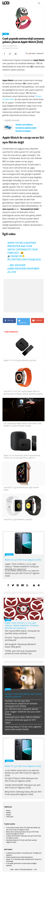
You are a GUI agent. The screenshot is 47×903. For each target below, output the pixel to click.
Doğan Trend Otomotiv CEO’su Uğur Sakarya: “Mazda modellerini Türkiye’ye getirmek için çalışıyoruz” (22, 564)
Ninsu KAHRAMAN (9, 46)
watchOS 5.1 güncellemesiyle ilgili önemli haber (21, 486)
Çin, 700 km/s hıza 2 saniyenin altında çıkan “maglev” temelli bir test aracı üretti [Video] (22, 709)
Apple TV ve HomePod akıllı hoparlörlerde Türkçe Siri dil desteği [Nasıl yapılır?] (22, 454)
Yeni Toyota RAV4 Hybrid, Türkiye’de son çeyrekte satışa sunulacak (22, 630)
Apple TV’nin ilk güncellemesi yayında (20, 358)
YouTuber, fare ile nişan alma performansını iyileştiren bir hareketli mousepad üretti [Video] (21, 701)
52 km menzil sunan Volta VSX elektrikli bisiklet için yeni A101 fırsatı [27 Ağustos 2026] (22, 571)
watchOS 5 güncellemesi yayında (18, 517)
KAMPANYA (9, 552)
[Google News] (34, 53)
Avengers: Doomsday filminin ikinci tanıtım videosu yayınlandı (23, 693)
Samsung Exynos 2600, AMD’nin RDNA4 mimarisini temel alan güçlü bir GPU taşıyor (22, 717)
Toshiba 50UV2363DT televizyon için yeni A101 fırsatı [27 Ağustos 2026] (22, 784)
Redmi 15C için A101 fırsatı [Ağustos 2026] (23, 558)
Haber (6, 34)
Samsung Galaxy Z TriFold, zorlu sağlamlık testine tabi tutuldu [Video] (23, 726)
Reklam (8, 810)
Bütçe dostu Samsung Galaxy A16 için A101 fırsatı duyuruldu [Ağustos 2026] (23, 791)
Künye (8, 808)
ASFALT (8, 617)
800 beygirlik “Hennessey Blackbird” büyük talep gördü (20, 643)
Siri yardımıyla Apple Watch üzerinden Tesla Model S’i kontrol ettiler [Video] (22, 422)
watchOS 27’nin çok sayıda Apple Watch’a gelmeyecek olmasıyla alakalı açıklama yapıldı (23, 390)
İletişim (8, 812)
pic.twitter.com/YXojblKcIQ (24, 257)
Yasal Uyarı (9, 814)
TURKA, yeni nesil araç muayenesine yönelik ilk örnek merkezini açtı (20, 650)
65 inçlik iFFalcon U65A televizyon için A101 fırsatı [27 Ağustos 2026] (21, 777)
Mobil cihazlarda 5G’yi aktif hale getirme (19, 855)
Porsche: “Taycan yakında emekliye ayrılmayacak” (20, 636)
